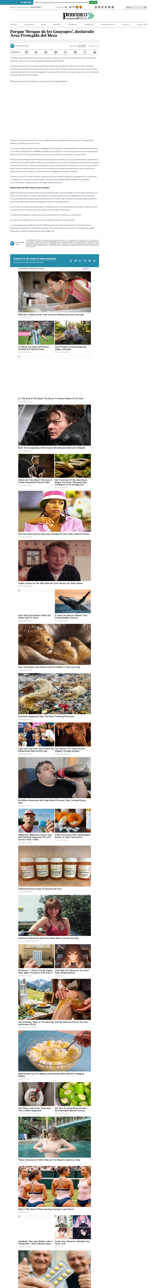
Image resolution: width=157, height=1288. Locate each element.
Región (43, 24)
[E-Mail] (75, 52)
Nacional (57, 24)
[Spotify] (109, 7)
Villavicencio (29, 24)
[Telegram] (65, 52)
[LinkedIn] (55, 52)
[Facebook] (95, 7)
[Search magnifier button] (145, 7)
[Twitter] (102, 7)
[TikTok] (113, 7)
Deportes (126, 24)
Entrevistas (89, 24)
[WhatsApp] (46, 52)
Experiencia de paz (108, 24)
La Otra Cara (142, 24)
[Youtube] (106, 7)
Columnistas (72, 24)
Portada (13, 24)
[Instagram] (99, 7)
